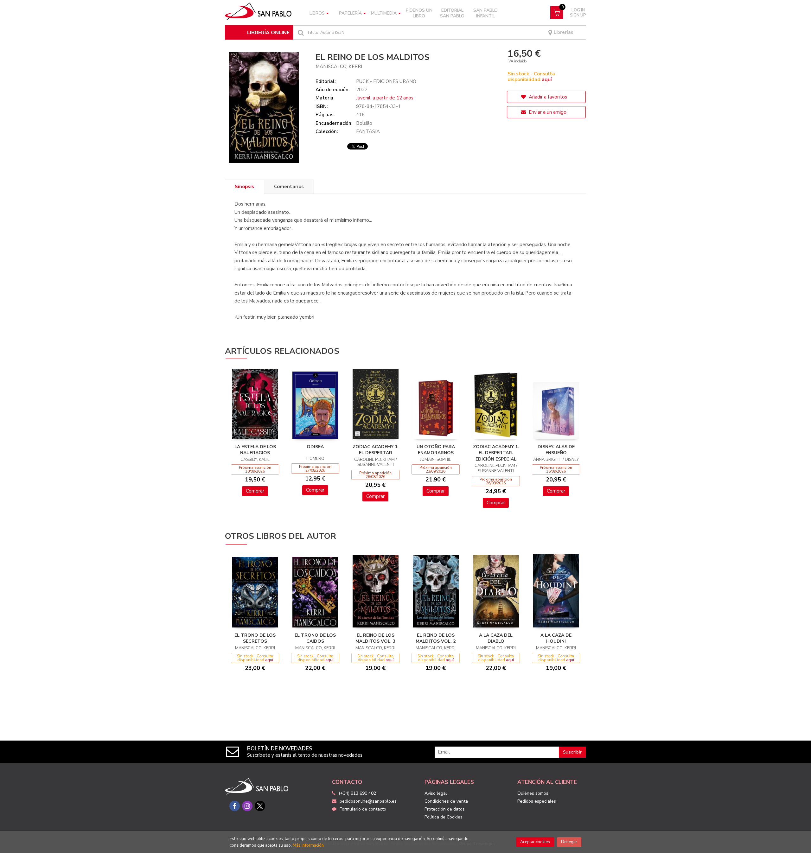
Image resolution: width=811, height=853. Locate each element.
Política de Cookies (444, 817)
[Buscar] (300, 32)
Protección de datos (445, 809)
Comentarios (289, 186)
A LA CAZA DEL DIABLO (496, 638)
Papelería (350, 13)
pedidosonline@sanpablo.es (368, 801)
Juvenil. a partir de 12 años (384, 98)
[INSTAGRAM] (247, 806)
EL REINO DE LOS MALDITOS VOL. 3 (375, 638)
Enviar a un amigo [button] (546, 112)
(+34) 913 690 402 (357, 793)
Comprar (255, 491)
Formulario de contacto (363, 809)
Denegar (569, 842)
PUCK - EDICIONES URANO (386, 81)
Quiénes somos (532, 793)
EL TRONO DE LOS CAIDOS (315, 638)
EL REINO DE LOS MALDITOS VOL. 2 (436, 638)
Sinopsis (244, 186)
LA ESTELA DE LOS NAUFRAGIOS (255, 450)
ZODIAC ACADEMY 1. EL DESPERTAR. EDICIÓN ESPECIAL (496, 453)
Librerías (562, 32)
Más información (308, 845)
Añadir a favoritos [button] (547, 97)
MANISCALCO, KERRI (339, 66)
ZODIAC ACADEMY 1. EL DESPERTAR (376, 450)
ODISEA (315, 447)
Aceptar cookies (535, 842)
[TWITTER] (260, 806)
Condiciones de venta (446, 801)
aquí (547, 79)
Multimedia (384, 13)
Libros (317, 13)
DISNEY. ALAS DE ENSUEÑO (556, 450)
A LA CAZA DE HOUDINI (556, 638)
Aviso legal (436, 793)
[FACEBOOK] (234, 806)
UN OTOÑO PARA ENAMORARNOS (436, 450)
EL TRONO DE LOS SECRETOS (255, 638)
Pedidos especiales (536, 801)
